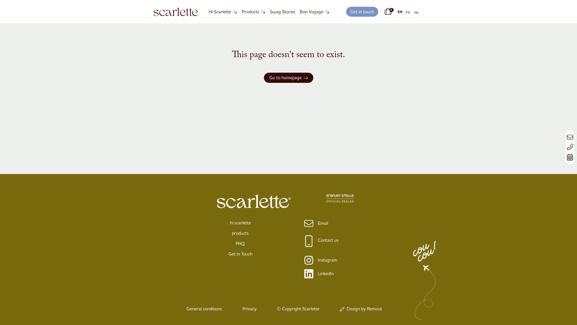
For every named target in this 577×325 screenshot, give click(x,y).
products (240, 233)
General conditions (204, 308)
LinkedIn (326, 273)
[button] (362, 12)
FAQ (240, 243)
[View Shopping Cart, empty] (387, 12)
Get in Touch (240, 254)
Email (323, 223)
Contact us (328, 240)
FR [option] (408, 12)
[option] (407, 12)
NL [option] (416, 12)
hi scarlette (240, 222)
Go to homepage (285, 77)
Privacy (250, 308)
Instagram (327, 260)
